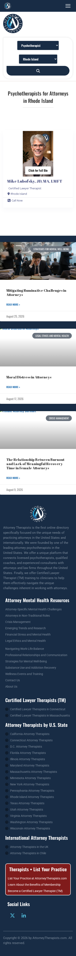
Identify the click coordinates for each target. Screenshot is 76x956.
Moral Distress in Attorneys (28, 377)
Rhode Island (19, 194)
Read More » (13, 304)
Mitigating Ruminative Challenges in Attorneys (36, 292)
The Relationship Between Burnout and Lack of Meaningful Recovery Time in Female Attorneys (35, 463)
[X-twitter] (12, 915)
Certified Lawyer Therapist (24, 188)
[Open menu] (68, 6)
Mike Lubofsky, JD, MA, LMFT (34, 181)
